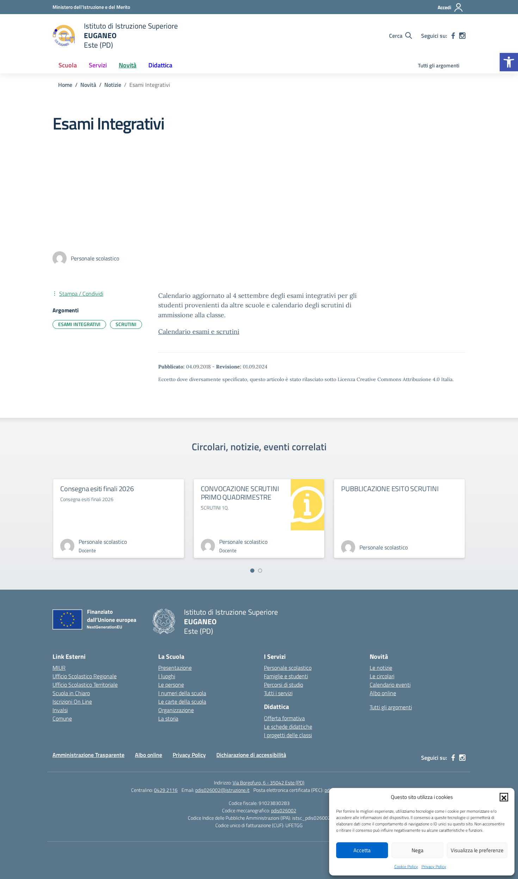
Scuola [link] (67, 65)
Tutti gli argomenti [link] (439, 65)
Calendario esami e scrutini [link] (198, 331)
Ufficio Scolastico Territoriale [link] (85, 684)
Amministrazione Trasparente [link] (88, 755)
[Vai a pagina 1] (252, 570)
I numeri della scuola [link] (182, 693)
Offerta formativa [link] (284, 718)
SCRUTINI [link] (126, 324)
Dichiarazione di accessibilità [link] (251, 755)
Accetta (362, 850)
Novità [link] (127, 65)
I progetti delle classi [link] (288, 735)
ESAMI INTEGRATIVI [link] (79, 324)
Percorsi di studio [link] (283, 684)
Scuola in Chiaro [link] (71, 693)
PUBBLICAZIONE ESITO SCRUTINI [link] (389, 488)
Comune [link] (62, 718)
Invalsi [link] (60, 710)
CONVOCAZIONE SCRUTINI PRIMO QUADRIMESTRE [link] (240, 492)
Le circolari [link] (382, 676)
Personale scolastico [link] (288, 667)
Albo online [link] (383, 693)
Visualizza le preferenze (477, 850)
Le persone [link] (171, 684)
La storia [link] (168, 718)
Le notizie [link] (381, 667)
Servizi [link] (98, 65)
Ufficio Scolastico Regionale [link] (85, 676)
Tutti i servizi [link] (278, 693)
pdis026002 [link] (283, 810)
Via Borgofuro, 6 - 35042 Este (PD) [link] (268, 782)
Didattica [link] (160, 65)
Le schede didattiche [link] (288, 726)
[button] (503, 797)
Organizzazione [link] (176, 710)
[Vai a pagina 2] (260, 570)
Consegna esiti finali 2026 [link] (97, 488)
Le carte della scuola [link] (182, 701)
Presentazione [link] (175, 667)
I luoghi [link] (166, 676)
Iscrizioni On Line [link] (72, 701)
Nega (418, 850)
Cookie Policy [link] (406, 866)
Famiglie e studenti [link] (286, 676)
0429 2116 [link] (166, 790)
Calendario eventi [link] (390, 684)
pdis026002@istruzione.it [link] (222, 790)
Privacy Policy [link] (433, 866)
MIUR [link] (59, 667)
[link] (509, 62)
